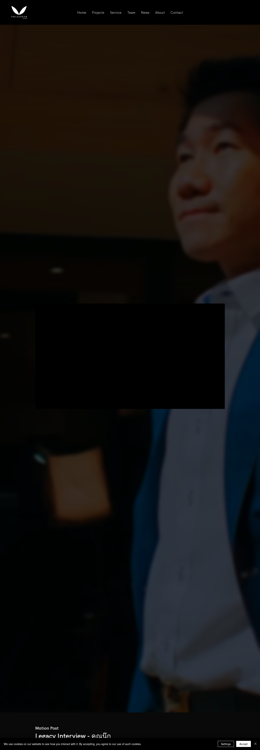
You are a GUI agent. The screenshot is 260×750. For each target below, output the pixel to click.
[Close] (255, 744)
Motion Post (47, 728)
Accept (243, 744)
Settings (226, 744)
